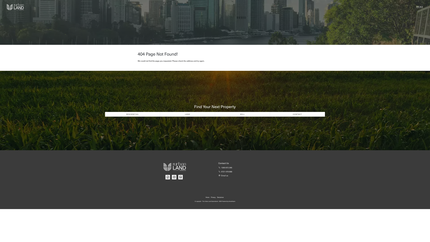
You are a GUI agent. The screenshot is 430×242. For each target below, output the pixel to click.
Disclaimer (220, 197)
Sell (242, 114)
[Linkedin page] (181, 177)
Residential (132, 114)
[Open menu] (419, 6)
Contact (297, 114)
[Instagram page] (175, 177)
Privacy (213, 197)
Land (187, 114)
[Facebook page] (169, 177)
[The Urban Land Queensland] (15, 6)
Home (207, 197)
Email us (224, 175)
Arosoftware (232, 201)
